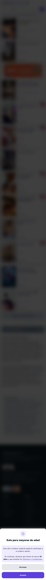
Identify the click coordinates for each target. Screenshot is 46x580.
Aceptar (23, 575)
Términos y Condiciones (32, 559)
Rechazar (23, 567)
